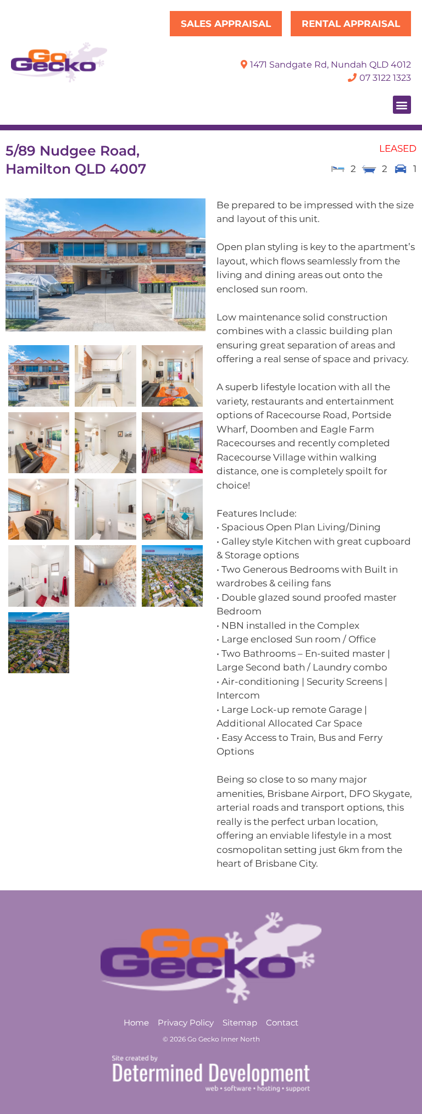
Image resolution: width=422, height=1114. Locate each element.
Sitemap (240, 1022)
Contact (282, 1022)
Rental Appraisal (351, 23)
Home (136, 1022)
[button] (402, 105)
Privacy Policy (186, 1022)
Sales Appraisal (226, 23)
